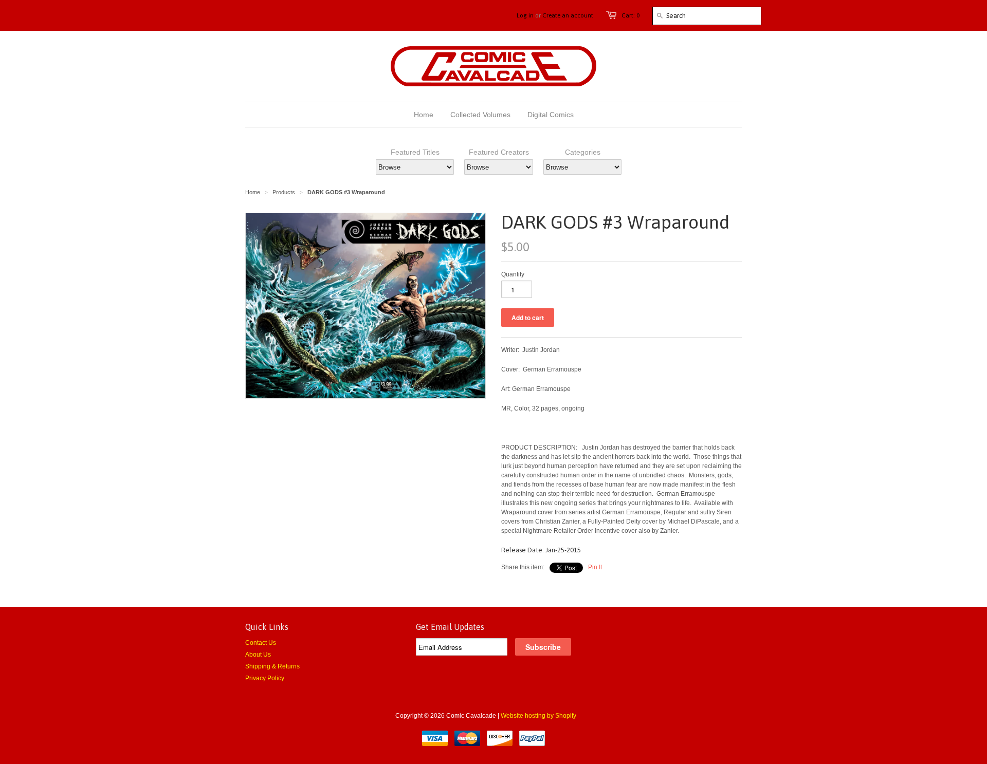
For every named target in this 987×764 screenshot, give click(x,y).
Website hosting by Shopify (538, 715)
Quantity (512, 274)
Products (283, 192)
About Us (258, 654)
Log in (525, 15)
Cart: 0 (630, 15)
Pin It (595, 567)
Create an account (567, 15)
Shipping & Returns (272, 666)
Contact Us (260, 642)
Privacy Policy (264, 678)
